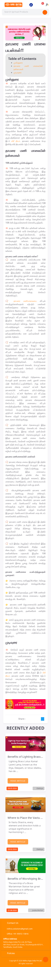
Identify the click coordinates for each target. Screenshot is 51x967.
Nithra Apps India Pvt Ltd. (32, 961)
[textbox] (25, 12)
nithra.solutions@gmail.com (20, 928)
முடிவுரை (17, 72)
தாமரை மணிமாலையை (25, 300)
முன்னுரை (18, 62)
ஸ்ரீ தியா (15, 141)
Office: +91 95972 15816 (17, 933)
